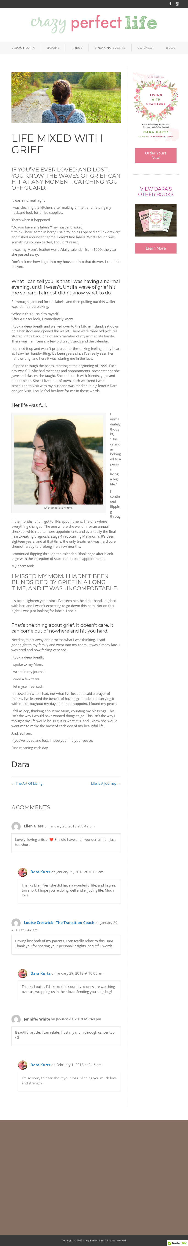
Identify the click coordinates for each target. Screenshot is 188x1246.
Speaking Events (110, 47)
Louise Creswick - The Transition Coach (59, 922)
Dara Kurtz (40, 871)
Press (77, 47)
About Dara (23, 47)
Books (53, 47)
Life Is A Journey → (106, 783)
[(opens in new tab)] (156, 106)
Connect (145, 47)
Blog (171, 47)
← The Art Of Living (26, 783)
